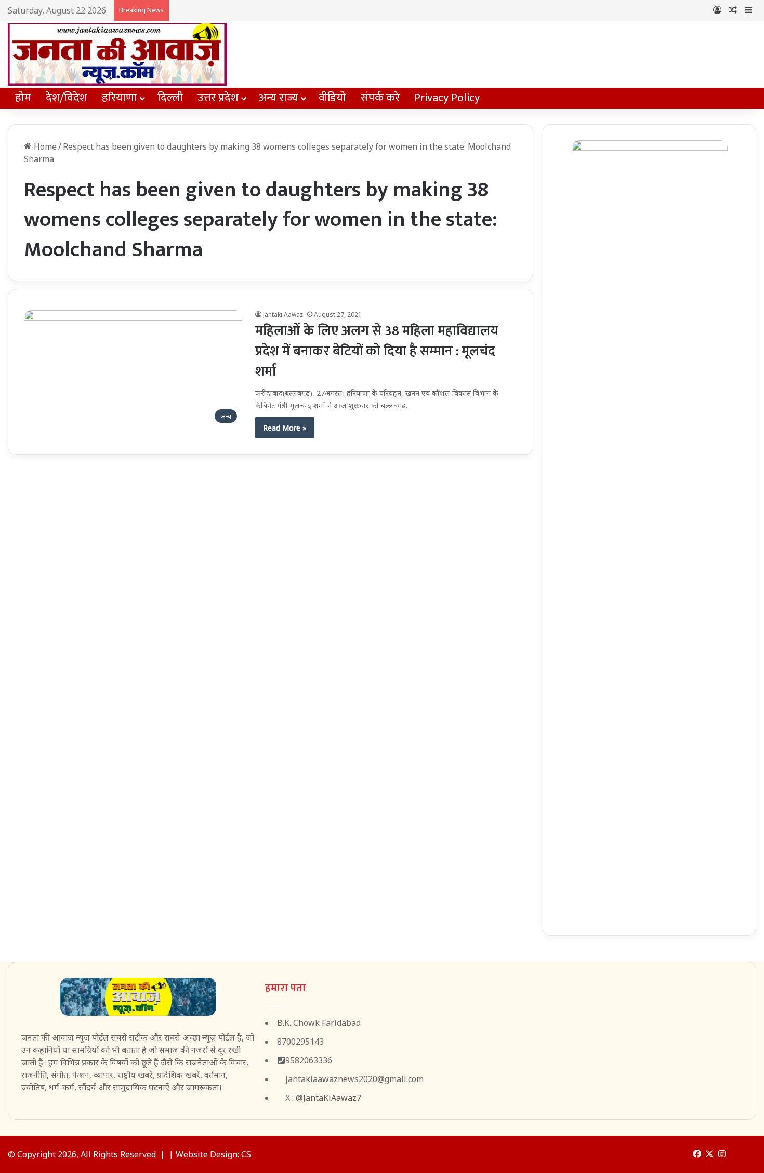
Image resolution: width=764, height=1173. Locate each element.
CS (246, 1154)
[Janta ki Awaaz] (117, 54)
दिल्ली (170, 98)
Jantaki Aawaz (283, 314)
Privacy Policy (447, 98)
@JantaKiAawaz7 (328, 1097)
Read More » (285, 428)
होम (23, 98)
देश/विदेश (66, 98)
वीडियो (332, 98)
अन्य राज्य (278, 98)
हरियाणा (119, 98)
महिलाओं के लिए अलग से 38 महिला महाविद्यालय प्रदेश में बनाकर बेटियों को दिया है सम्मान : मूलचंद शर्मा (376, 351)
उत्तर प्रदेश (218, 98)
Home (44, 146)
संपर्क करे (380, 98)
